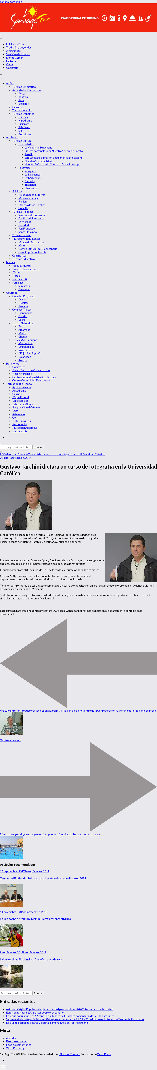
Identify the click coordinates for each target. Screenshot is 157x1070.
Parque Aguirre (21, 265)
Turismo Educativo (23, 259)
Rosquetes (24, 350)
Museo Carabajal (28, 198)
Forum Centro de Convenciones (31, 370)
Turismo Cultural (22, 140)
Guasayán (24, 289)
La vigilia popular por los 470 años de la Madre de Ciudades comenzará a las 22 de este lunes (60, 1016)
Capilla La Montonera (31, 218)
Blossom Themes (69, 1054)
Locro (21, 319)
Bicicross (23, 124)
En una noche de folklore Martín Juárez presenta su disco (35, 919)
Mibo (21, 245)
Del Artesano (32, 178)
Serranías (17, 282)
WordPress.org (15, 1048)
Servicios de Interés (18, 54)
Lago (15, 410)
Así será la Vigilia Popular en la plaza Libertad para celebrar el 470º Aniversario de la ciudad (59, 1009)
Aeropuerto (19, 424)
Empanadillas (26, 346)
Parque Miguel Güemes (26, 407)
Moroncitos (25, 343)
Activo (10, 83)
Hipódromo (25, 120)
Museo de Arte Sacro (31, 242)
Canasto (29, 181)
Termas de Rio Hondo (19, 383)
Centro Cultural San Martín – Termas (34, 377)
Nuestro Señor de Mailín (39, 161)
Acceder (11, 1038)
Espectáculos (20, 400)
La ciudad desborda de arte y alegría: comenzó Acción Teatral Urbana (47, 1022)
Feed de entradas (16, 1041)
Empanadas (25, 313)
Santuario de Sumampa (31, 215)
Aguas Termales (21, 387)
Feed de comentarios (18, 1044)
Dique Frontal (20, 397)
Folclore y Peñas (16, 44)
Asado (22, 299)
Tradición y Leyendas (18, 47)
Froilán (22, 201)
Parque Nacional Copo (25, 269)
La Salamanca (32, 174)
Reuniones (12, 363)
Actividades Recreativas (26, 90)
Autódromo (25, 134)
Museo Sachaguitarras (31, 194)
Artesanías (18, 414)
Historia (11, 61)
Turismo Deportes (23, 113)
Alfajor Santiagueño (30, 353)
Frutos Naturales (22, 323)
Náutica (23, 117)
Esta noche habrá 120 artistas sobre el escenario (35, 1012)
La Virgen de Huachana (38, 147)
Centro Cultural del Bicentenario (37, 248)
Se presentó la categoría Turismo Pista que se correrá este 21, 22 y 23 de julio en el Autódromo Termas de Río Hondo (75, 1019)
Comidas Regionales (24, 296)
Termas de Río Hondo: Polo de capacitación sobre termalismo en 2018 (43, 878)
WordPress (104, 1054)
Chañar (22, 336)
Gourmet (11, 292)
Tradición (30, 184)
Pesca (22, 93)
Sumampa (24, 286)
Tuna (21, 326)
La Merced (24, 221)
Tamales (23, 306)
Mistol (22, 333)
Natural (10, 262)
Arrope (22, 360)
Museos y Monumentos (26, 238)
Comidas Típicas (22, 309)
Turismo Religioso (23, 211)
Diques (16, 272)
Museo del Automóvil (25, 427)
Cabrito (22, 316)
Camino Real (19, 255)
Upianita (23, 208)
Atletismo (24, 127)
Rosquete (30, 171)
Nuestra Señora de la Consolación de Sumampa (52, 164)
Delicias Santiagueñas (25, 340)
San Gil (29, 154)
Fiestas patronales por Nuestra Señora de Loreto (54, 151)
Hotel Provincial (21, 421)
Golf (21, 130)
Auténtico (12, 137)
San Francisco (26, 228)
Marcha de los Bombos (31, 205)
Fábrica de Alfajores (24, 404)
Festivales (24, 167)
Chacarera (31, 188)
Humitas (23, 302)
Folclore (17, 191)
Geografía (12, 67)
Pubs (21, 100)
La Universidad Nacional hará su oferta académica (31, 959)
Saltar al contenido (11, 1)
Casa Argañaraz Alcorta (32, 252)
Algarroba (24, 329)
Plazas (16, 275)
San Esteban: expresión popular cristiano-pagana (53, 157)
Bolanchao (24, 356)
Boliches (23, 103)
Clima (9, 64)
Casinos (17, 107)
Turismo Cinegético (24, 86)
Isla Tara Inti (19, 279)
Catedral (23, 225)
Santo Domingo (27, 232)
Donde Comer (14, 57)
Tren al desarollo (22, 110)
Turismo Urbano (21, 235)
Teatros (23, 97)
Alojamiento (13, 50)
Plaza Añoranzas (22, 373)
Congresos (18, 367)
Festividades (26, 144)
